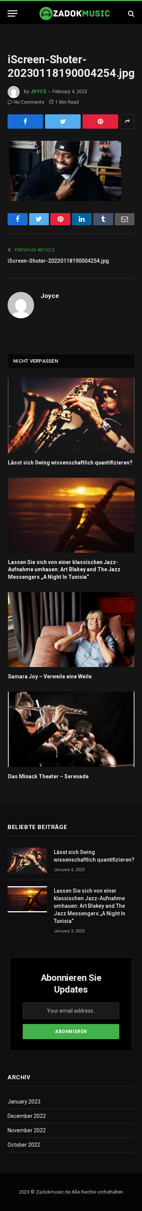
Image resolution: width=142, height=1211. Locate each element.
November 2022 (27, 1130)
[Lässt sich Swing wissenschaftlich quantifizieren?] (71, 415)
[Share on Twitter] (63, 121)
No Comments (29, 102)
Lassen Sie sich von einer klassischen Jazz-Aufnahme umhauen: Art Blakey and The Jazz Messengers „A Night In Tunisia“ (64, 569)
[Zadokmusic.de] (75, 13)
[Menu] (12, 13)
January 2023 (24, 1102)
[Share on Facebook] (25, 121)
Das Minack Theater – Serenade (48, 776)
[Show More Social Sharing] (127, 121)
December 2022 (27, 1116)
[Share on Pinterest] (100, 121)
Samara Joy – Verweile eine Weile (50, 676)
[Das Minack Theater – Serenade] (71, 729)
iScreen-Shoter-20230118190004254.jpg (58, 261)
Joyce (38, 91)
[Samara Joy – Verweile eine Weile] (71, 629)
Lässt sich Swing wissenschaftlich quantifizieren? (70, 463)
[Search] (130, 13)
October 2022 (24, 1145)
